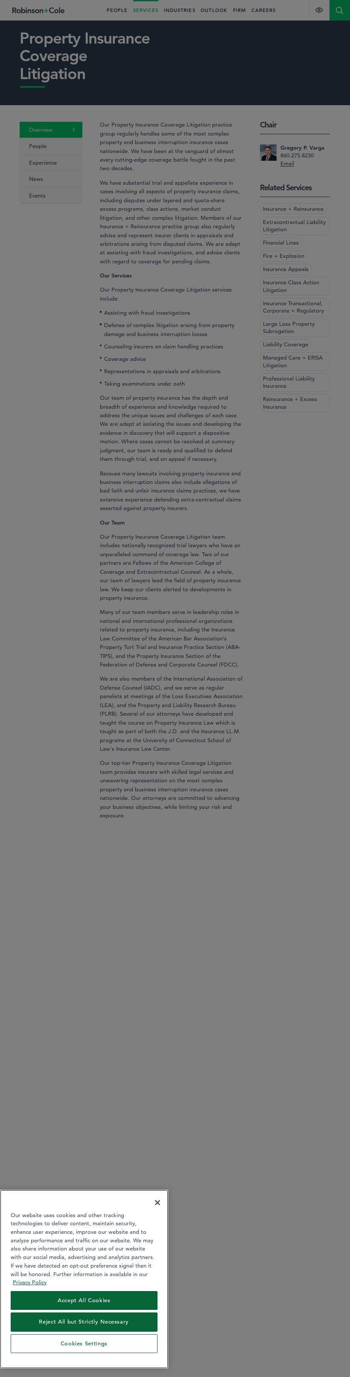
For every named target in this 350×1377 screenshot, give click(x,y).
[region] (84, 1279)
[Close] (157, 1202)
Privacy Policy (30, 1282)
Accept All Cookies (84, 1300)
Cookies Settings (84, 1343)
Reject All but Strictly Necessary (84, 1321)
